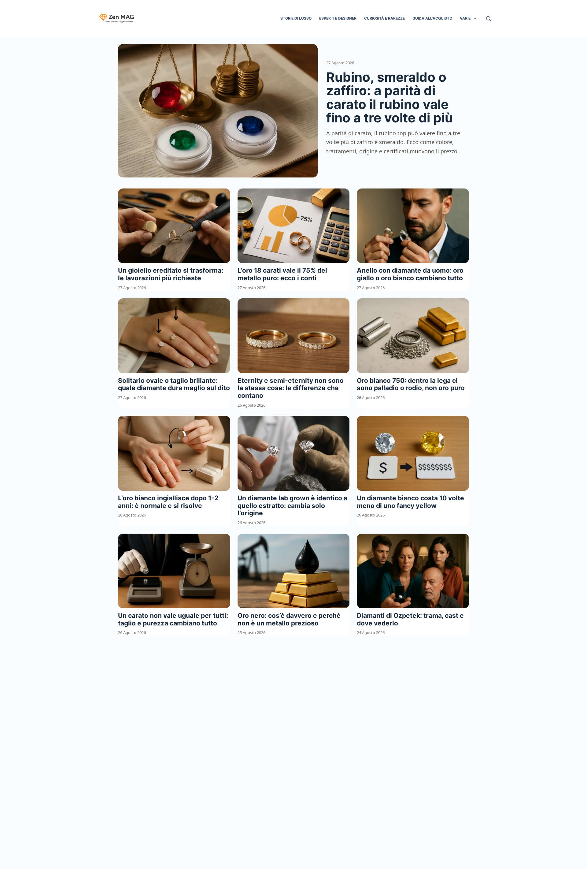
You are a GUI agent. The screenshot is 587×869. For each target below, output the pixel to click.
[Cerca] (488, 18)
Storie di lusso (296, 18)
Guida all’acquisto (432, 18)
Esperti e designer (337, 18)
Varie (465, 18)
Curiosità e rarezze (384, 18)
